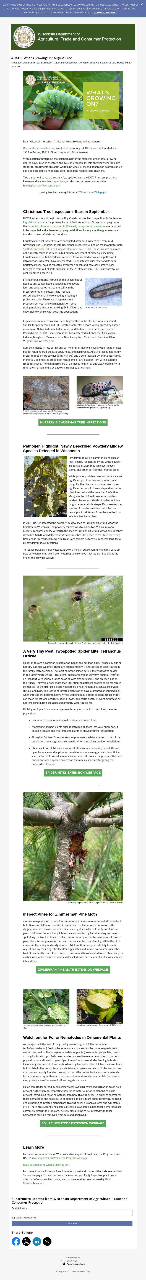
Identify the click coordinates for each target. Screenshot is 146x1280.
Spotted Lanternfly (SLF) (36, 249)
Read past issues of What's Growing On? (46, 1165)
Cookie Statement (105, 12)
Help (88, 1271)
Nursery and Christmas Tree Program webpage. (60, 1158)
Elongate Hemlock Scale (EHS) (73, 249)
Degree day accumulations (38, 148)
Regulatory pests (32, 222)
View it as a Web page (93, 192)
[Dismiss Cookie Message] (141, 3)
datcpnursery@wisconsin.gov (42, 185)
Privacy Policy (62, 1271)
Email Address (19, 1208)
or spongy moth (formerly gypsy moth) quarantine (66, 226)
